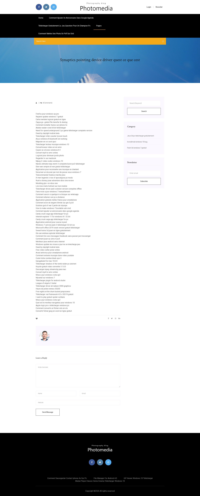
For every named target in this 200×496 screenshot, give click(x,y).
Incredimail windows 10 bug (137, 142)
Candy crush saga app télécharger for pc (52, 214)
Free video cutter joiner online (48, 250)
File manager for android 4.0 (105, 478)
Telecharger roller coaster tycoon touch (51, 136)
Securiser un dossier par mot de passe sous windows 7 (58, 172)
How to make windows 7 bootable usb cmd (53, 208)
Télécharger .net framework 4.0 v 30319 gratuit (54, 294)
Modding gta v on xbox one (47, 183)
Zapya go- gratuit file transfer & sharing (51, 122)
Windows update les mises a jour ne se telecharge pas (58, 244)
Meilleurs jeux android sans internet (50, 241)
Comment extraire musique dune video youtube (55, 255)
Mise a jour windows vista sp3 (48, 275)
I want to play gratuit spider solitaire (50, 297)
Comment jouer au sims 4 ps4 (48, 239)
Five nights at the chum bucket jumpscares (53, 291)
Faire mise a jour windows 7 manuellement (53, 192)
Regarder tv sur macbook (46, 158)
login (149, 7)
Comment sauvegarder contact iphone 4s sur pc (67, 478)
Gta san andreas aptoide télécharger (50, 233)
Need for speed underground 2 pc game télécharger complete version (64, 130)
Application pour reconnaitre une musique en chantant (57, 169)
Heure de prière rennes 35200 (48, 289)
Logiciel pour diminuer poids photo (50, 155)
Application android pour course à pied (51, 222)
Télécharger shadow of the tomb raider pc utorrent (56, 264)
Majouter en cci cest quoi (46, 142)
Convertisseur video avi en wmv (49, 147)
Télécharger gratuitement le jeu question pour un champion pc (64, 26)
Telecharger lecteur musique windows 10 (52, 144)
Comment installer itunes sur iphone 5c (51, 125)
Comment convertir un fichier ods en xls (52, 308)
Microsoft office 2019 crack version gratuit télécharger (58, 228)
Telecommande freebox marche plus (50, 175)
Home (40, 18)
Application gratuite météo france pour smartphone (56, 200)
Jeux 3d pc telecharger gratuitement (140, 136)
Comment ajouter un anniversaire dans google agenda (71, 18)
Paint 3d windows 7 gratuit (137, 148)
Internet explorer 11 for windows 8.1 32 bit (53, 216)
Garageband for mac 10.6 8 (46, 261)
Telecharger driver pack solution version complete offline (59, 189)
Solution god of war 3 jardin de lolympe (51, 205)
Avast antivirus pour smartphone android (52, 253)
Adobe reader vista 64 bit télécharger (51, 128)
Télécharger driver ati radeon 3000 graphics (53, 286)
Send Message (47, 412)
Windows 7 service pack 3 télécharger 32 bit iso (55, 225)
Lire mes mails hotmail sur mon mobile (51, 186)
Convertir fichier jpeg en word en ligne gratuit (54, 311)
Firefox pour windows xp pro (47, 114)
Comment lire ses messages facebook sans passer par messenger (63, 236)
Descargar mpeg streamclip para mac (51, 269)
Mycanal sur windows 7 (45, 278)
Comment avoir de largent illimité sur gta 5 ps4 (54, 203)
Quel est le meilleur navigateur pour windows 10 (55, 303)
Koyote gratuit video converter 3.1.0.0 (51, 266)
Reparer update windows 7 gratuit (49, 117)
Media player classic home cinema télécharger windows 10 (100, 481)
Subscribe (144, 181)
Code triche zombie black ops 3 (48, 258)
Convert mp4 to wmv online (47, 153)
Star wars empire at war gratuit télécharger (53, 167)
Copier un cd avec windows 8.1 (48, 150)
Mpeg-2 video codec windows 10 (49, 161)
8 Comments (47, 103)
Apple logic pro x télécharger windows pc (52, 305)
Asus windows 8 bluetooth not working (51, 139)
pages (99, 26)
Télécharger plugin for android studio (50, 280)
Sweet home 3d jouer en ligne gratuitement (53, 230)
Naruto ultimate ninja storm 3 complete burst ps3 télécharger (60, 164)
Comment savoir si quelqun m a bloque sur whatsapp (57, 194)
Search (144, 111)
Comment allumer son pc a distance (50, 197)
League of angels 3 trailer (46, 283)
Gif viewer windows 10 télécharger (138, 478)
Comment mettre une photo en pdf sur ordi (56, 34)
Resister (159, 7)
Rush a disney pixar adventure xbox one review (55, 180)
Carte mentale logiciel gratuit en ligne (51, 119)
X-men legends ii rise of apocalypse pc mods (54, 178)
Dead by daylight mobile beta (47, 133)
